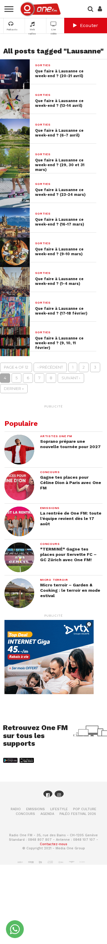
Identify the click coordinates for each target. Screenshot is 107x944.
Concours (25, 814)
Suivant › (71, 378)
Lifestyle (59, 809)
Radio (16, 809)
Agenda (47, 814)
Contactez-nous (53, 844)
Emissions (35, 809)
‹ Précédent (50, 367)
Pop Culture (84, 809)
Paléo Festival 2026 (77, 814)
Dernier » (14, 388)
